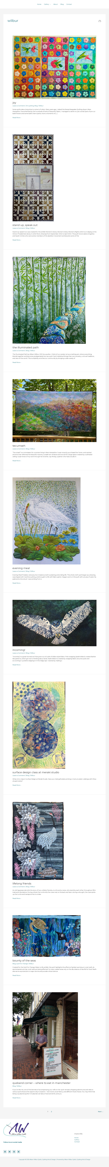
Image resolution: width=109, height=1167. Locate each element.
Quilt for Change (22, 964)
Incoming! (19, 650)
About (55, 4)
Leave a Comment (19, 106)
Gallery (46, 4)
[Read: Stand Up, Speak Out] (33, 178)
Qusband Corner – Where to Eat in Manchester (42, 1083)
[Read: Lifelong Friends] (38, 841)
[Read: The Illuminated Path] (49, 300)
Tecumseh (19, 445)
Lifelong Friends (22, 883)
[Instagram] (18, 1151)
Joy (14, 102)
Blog (62, 4)
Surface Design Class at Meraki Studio (36, 772)
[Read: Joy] (55, 67)
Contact (69, 4)
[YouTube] (9, 1151)
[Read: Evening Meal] (47, 521)
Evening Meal (21, 568)
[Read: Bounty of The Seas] (47, 936)
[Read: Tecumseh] (55, 410)
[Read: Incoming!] (55, 623)
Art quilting (30, 106)
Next (100, 1111)
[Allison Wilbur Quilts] (5, 1151)
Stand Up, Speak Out (25, 225)
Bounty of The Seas (24, 960)
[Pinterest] (14, 1151)
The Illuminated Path (26, 347)
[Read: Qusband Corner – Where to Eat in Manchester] (45, 1035)
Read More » (17, 117)
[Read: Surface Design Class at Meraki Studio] (39, 725)
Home (39, 4)
